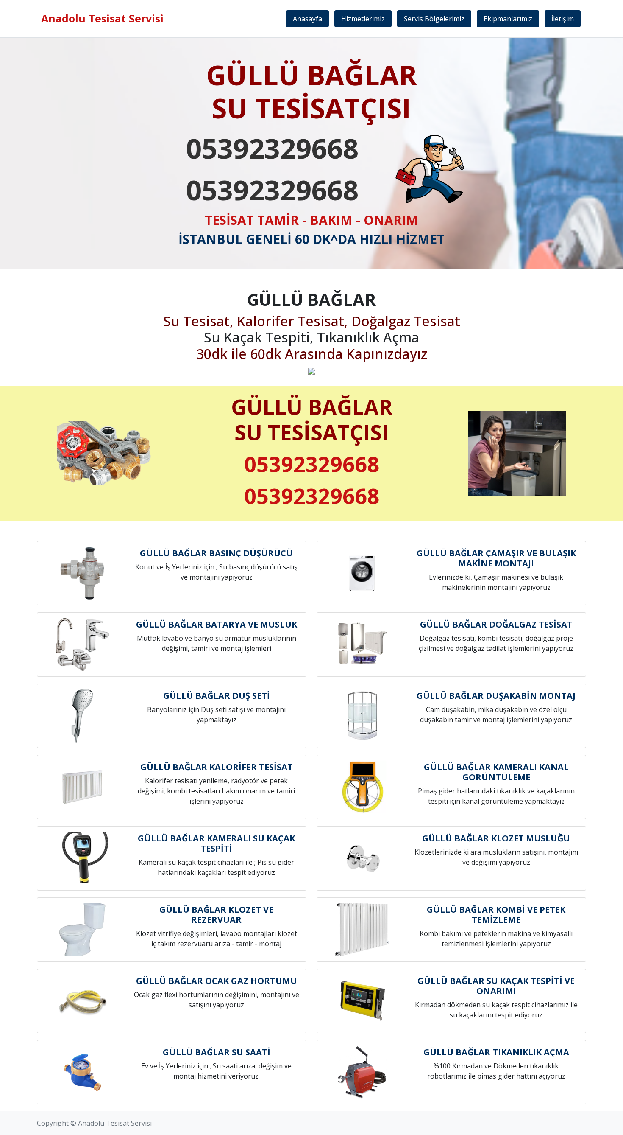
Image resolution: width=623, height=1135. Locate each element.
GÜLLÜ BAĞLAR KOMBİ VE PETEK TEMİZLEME (496, 914)
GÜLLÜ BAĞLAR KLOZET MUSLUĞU (496, 838)
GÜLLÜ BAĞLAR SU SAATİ (216, 1052)
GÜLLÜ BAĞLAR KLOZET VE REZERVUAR (216, 914)
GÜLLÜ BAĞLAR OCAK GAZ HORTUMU (216, 980)
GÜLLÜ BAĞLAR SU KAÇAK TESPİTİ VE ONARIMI (496, 986)
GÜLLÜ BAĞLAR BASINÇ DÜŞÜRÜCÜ (216, 553)
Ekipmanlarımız (508, 18)
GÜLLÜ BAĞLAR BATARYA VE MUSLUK (216, 624)
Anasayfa (307, 18)
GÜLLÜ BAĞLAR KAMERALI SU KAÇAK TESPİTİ (216, 843)
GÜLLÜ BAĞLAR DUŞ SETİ (216, 695)
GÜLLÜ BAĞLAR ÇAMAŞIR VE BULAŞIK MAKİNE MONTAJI (496, 558)
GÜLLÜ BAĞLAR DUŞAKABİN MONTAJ (496, 695)
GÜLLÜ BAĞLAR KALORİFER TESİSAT (216, 767)
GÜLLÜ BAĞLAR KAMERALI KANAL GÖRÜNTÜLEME (496, 772)
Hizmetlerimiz (363, 18)
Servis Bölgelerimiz (434, 18)
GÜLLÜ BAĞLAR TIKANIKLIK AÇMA (496, 1052)
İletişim (562, 18)
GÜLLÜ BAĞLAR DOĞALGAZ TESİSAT (496, 624)
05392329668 (272, 148)
